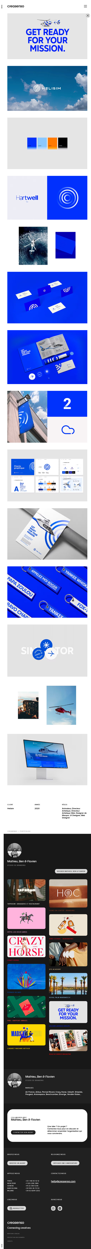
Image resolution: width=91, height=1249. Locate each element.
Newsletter (18, 1208)
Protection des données (16, 1237)
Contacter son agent (23, 1132)
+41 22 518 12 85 (32, 1186)
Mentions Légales (13, 1233)
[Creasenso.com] (15, 6)
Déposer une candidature (65, 1163)
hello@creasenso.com (63, 1181)
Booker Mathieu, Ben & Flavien (71, 871)
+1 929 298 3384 (32, 1183)
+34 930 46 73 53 (32, 1188)
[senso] (2, 6)
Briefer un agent (17, 1163)
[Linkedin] (60, 1208)
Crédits (10, 1241)
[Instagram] (53, 1208)
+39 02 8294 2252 (33, 1190)
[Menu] (85, 6)
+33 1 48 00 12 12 (32, 1181)
